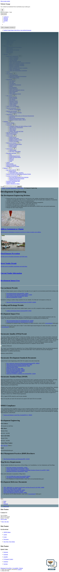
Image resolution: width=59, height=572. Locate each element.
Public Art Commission (14, 69)
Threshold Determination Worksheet (18, 366)
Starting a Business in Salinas (13, 183)
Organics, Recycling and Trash (16, 131)
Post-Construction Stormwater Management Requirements (23, 363)
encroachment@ (49, 323)
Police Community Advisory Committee (18, 68)
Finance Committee (13, 59)
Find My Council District (15, 109)
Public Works (12, 92)
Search (2, 186)
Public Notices (9, 52)
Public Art (11, 158)
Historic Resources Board (15, 61)
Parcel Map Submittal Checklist (16, 467)
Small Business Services (14, 179)
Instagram (5, 552)
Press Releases (9, 51)
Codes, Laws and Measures (12, 106)
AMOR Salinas (12, 150)
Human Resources (13, 88)
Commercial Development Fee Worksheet (19, 322)
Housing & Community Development (17, 76)
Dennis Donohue (13, 97)
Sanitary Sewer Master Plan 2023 (14, 490)
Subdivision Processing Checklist (17, 471)
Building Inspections (14, 141)
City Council (9, 95)
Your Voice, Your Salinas (15, 151)
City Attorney (12, 81)
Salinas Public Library (14, 77)
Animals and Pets (10, 123)
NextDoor (5, 561)
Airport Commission (13, 57)
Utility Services (12, 128)
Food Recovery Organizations (16, 127)
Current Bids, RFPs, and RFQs (16, 172)
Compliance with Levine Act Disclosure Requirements (21, 115)
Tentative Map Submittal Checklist (17, 468)
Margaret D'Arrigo (13, 101)
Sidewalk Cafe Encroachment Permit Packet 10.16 (21, 302)
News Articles (9, 48)
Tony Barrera (12, 99)
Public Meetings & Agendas (12, 49)
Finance (11, 86)
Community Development (15, 84)
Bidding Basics (12, 171)
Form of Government (11, 108)
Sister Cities (9, 44)
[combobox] (8, 27)
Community (9, 124)
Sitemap (21, 568)
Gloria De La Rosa (13, 102)
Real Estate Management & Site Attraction (18, 177)
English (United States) (17, 24)
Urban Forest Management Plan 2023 (15, 492)
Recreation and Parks (11, 153)
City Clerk (11, 82)
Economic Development (11, 175)
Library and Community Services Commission (19, 62)
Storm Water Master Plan (12, 488)
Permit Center (9, 135)
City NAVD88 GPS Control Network (18, 476)
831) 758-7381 (5, 521)
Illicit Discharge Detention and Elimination (16, 459)
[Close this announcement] (2, 10)
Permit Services (12, 137)
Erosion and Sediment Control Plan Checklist (17, 415)
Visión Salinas (12, 130)
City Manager (12, 83)
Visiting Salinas (9, 42)
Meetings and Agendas (11, 111)
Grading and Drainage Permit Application (18, 310)
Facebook (5, 554)
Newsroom (5, 45)
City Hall (5, 54)
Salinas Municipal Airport (15, 93)
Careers (8, 71)
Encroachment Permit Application (17, 293)
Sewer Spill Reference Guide (13, 491)
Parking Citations (13, 145)
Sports (10, 161)
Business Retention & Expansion (16, 178)
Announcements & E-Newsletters (14, 47)
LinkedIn (5, 556)
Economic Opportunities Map (13, 181)
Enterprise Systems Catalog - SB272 (17, 119)
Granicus (20, 569)
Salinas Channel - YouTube (15, 112)
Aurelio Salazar (12, 104)
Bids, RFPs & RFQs (11, 170)
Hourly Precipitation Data (15, 369)
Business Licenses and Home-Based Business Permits (18, 174)
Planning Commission (14, 66)
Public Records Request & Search (17, 118)
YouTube (5, 564)
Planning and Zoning (14, 138)
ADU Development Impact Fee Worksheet (20, 320)
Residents (5, 121)
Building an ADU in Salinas (15, 139)
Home (3, 188)
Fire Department (13, 87)
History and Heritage (11, 40)
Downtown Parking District (15, 144)
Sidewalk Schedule (14, 297)
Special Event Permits (11, 165)
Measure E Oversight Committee (16, 64)
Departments (9, 79)
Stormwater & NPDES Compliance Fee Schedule (21, 373)
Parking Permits (12, 146)
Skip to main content (5, 1)
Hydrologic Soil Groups (14, 368)
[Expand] (9, 39)
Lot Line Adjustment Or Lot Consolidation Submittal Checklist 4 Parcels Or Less (27, 470)
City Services (9, 73)
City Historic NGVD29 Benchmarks (17, 477)
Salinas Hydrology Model (12, 367)
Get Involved (9, 148)
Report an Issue (9, 163)
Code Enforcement (13, 75)
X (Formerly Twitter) (8, 559)
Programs (11, 159)
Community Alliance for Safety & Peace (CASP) (20, 126)
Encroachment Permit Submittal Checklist (19, 294)
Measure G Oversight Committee (16, 65)
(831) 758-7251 (4, 445)
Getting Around (9, 41)
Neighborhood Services (14, 156)
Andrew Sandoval (13, 103)
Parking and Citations (11, 142)
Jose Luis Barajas (13, 98)
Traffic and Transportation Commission (18, 70)
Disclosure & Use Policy (6, 568)
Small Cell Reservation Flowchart (17, 296)
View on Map (4, 519)
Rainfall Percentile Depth (15, 371)
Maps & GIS (12, 117)
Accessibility (15, 568)
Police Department (13, 91)
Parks (10, 154)
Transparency (9, 114)
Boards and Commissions (12, 56)
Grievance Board (13, 60)
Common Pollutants (14, 372)
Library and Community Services (16, 90)
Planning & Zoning (10, 182)
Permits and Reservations (15, 157)
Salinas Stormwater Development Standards (19, 364)
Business (5, 168)
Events (5, 537)
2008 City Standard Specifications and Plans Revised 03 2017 (27, 487)
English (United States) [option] (17, 30)
